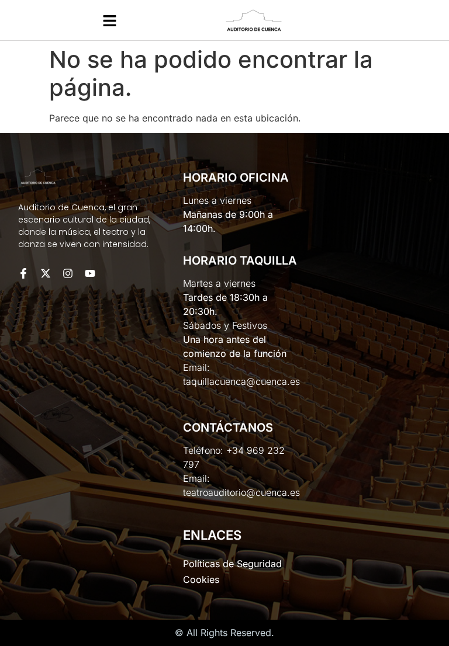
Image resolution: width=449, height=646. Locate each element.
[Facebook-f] (23, 273)
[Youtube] (90, 273)
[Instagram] (68, 273)
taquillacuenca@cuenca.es (241, 381)
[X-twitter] (45, 273)
